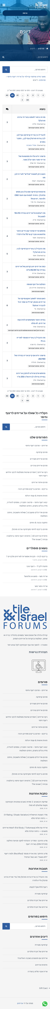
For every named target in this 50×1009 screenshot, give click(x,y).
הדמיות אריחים (41, 965)
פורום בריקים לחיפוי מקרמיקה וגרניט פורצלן (29, 529)
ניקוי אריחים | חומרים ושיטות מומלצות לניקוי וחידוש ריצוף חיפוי (26, 330)
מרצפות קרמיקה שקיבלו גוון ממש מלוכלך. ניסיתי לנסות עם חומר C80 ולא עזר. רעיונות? (30, 195)
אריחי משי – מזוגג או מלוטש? (35, 576)
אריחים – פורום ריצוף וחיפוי (36, 127)
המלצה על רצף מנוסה (36, 284)
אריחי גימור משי (41, 586)
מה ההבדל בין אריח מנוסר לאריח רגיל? (31, 339)
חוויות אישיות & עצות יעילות (36, 495)
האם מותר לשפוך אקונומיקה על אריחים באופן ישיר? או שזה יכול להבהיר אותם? (31, 302)
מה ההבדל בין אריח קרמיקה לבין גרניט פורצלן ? (31, 250)
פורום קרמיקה (41, 452)
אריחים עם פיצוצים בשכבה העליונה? (32, 958)
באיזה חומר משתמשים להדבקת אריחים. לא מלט (31, 321)
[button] (4, 5)
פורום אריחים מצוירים (38, 459)
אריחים (22, 638)
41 (17, 95)
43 (7, 95)
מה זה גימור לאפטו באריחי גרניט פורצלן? (31, 119)
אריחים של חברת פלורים (37, 900)
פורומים (41, 48)
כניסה (25, 13)
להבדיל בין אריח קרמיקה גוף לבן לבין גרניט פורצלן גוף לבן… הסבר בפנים (31, 138)
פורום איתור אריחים (39, 482)
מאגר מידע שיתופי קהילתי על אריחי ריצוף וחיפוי (26, 76)
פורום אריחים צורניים (39, 465)
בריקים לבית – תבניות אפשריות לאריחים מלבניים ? (26, 556)
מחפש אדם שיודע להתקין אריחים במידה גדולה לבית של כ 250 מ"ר (30, 375)
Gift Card (43, 988)
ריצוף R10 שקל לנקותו (38, 887)
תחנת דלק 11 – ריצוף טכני (36, 566)
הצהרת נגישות (38, 652)
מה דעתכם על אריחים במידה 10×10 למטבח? (29, 215)
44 (27, 100)
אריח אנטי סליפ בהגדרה (37, 971)
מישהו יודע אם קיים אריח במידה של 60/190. (29, 357)
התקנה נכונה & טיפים (38, 291)
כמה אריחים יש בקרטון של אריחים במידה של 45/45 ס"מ (30, 268)
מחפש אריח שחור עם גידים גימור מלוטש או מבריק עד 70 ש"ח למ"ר (30, 232)
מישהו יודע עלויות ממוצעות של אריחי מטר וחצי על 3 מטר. (32, 158)
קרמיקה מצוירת (41, 893)
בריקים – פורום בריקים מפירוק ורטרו (32, 489)
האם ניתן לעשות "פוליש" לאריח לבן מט (30, 176)
